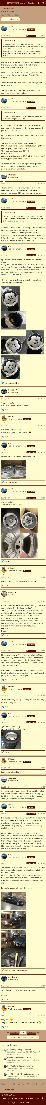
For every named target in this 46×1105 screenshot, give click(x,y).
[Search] (43, 3)
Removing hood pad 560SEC (19, 1049)
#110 (43, 577)
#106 (43, 399)
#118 (43, 863)
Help (38, 1098)
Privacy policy (30, 1098)
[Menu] (3, 3)
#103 (43, 184)
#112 (43, 651)
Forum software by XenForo (19, 1103)
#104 (43, 208)
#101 (43, 36)
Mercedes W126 (13, 1054)
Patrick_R (12, 390)
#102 (43, 108)
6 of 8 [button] (23, 1033)
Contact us (6, 1098)
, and (16, 970)
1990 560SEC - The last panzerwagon (23, 1074)
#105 (43, 255)
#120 (43, 1015)
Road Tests (11, 1070)
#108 (43, 452)
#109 (43, 498)
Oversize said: (8, 41)
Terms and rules (17, 1098)
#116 (43, 787)
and (12, 383)
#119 (43, 986)
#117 (43, 814)
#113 (43, 695)
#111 (43, 601)
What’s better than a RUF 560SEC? (21, 1057)
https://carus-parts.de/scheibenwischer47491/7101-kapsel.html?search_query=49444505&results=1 (23, 156)
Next (30, 1033)
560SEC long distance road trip (20, 1066)
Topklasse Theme (9, 1095)
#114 (43, 722)
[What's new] (38, 3)
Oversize (12, 175)
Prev (15, 1033)
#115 (43, 768)
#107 (43, 425)
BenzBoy (12, 592)
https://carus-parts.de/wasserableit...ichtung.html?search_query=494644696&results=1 (22, 147)
